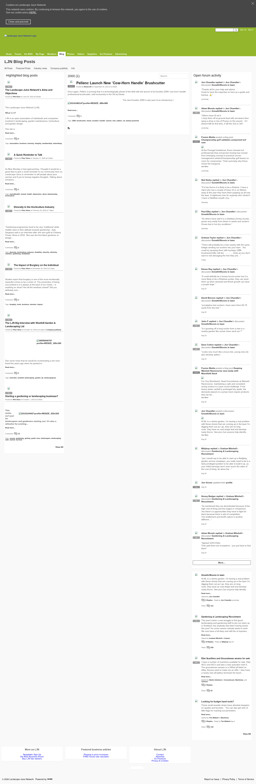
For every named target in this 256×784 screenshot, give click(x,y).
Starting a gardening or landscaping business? (31, 396)
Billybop (205, 448)
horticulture (9, 196)
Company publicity (59, 68)
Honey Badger (208, 496)
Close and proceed (18, 21)
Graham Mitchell (228, 448)
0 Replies (209, 685)
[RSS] (69, 128)
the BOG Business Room (32, 756)
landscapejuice (50, 378)
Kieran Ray (206, 269)
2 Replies (209, 721)
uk (124, 121)
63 (211, 690)
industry (30, 252)
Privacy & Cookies (160, 761)
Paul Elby (206, 211)
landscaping (29, 378)
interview (13, 378)
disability (38, 252)
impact (40, 304)
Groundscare (229, 680)
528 (212, 647)
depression (37, 194)
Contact (160, 754)
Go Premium (160, 758)
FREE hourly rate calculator (96, 756)
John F (204, 321)
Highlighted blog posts (22, 75)
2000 (74, 121)
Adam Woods (208, 108)
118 (212, 727)
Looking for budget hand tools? (217, 701)
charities (8, 254)
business (23, 143)
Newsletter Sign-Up (32, 754)
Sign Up (243, 30)
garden (38, 378)
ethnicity (53, 252)
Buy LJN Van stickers (32, 758)
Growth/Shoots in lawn (223, 85)
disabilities (26, 254)
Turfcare (204, 681)
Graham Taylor (208, 237)
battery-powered (132, 121)
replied (219, 82)
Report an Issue (211, 779)
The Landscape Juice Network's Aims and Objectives (28, 91)
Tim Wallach (214, 718)
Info (73, 68)
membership (47, 143)
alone (44, 194)
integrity (38, 143)
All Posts (8, 68)
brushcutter (81, 121)
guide (33, 438)
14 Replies (209, 642)
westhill (21, 378)
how (38, 438)
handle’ (102, 121)
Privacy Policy (228, 779)
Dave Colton (207, 345)
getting (27, 438)
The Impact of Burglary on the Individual (36, 265)
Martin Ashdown (215, 680)
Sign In (250, 30)
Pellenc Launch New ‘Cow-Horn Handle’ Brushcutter (120, 82)
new (114, 121)
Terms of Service (246, 779)
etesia (89, 121)
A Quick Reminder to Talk (28, 154)
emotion (33, 304)
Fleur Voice (25, 158)
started (12, 440)
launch (109, 121)
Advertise (160, 756)
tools (19, 304)
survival (19, 440)
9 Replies (209, 600)
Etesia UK (88, 87)
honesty (31, 143)
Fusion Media (208, 137)
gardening (17, 254)
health (29, 194)
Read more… (73, 110)
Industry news (40, 68)
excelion (95, 121)
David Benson (208, 298)
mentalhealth (15, 194)
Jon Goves (206, 482)
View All (59, 447)
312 (212, 606)
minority (46, 252)
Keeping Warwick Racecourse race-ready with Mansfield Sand (221, 371)
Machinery (239, 680)
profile (229, 482)
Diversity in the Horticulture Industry (34, 207)
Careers (227, 638)
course (12, 438)
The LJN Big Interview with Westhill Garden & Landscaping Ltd (30, 324)
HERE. (33, 12)
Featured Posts (23, 68)
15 (19, 434)
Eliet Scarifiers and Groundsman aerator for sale (225, 658)
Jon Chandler (208, 82)
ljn (42, 378)
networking (57, 143)
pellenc (119, 121)
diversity (13, 252)
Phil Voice (16, 97)
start (7, 440)
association (14, 143)
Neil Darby (206, 180)
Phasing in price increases (96, 754)
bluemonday (52, 194)
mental (23, 194)
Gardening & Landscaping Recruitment (221, 616)
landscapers (45, 438)
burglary (13, 304)
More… (221, 562)
